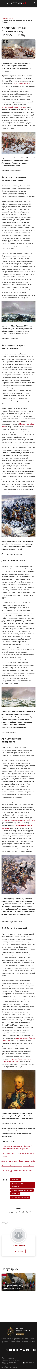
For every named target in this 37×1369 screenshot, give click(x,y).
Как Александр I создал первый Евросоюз (17, 1171)
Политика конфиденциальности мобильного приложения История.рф (11, 1362)
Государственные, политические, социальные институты (21, 1184)
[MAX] (7, 1350)
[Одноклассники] (27, 1350)
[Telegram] (10, 1350)
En (7, 3)
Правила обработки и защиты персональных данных (10, 1357)
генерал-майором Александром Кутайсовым (18, 820)
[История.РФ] (18, 3)
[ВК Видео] (17, 1350)
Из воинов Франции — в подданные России (18, 1166)
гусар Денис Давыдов (22, 84)
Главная (4, 18)
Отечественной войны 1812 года (14, 107)
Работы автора (18, 1251)
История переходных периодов (22, 1190)
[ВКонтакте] (14, 1350)
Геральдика (15, 1179)
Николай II (15, 1194)
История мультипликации (20, 1197)
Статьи (11, 18)
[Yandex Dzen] (31, 1350)
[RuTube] (21, 1350)
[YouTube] (24, 1350)
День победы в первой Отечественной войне (18, 1161)
